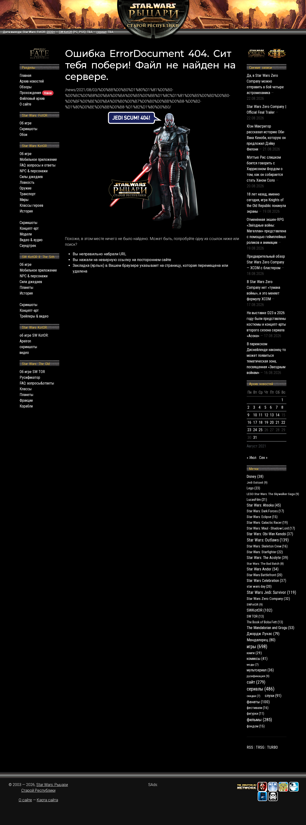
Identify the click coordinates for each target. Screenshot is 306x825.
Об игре (26, 123)
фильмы (259, 719)
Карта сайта (47, 800)
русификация (258, 676)
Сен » (263, 457)
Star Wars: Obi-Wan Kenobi (270, 534)
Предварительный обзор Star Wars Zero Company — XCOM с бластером (266, 262)
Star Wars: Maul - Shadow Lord (271, 528)
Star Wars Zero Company (268, 598)
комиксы (257, 658)
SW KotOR (65, 32)
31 (255, 437)
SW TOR (255, 616)
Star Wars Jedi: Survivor (271, 592)
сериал (101, 32)
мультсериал (260, 670)
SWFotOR (255, 604)
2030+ (51, 32)
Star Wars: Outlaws (268, 540)
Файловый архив (32, 98)
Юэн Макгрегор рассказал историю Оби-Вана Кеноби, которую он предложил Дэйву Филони (266, 137)
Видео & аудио (31, 240)
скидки (253, 696)
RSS (250, 747)
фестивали (257, 708)
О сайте (25, 104)
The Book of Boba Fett (265, 622)
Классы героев (31, 205)
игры (257, 646)
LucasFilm (257, 499)
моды (253, 664)
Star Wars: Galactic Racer (267, 522)
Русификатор (30, 377)
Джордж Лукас (263, 633)
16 (249, 422)
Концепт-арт (29, 228)
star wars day (259, 586)
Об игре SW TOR (32, 371)
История (26, 211)
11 (260, 415)
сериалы (260, 689)
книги (254, 653)
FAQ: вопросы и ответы (37, 165)
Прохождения (36, 92)
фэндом (256, 726)
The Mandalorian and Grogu (270, 627)
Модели (26, 234)
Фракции (26, 400)
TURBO (272, 747)
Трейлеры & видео (34, 316)
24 (255, 430)
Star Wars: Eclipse (262, 517)
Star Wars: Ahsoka (264, 505)
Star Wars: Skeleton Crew (267, 546)
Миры (24, 199)
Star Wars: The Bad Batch (265, 563)
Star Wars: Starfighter (265, 552)
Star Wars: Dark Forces (265, 511)
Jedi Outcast (257, 482)
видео (24, 352)
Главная (25, 75)
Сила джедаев (31, 281)
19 (266, 422)
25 (260, 430)
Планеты (26, 287)
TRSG (260, 747)
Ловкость (27, 182)
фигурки (255, 713)
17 (255, 422)
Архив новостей (32, 81)
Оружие (26, 188)
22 (283, 422)
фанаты (258, 701)
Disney (255, 476)
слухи (273, 695)
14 (277, 415)
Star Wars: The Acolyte (267, 557)
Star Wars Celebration (266, 580)
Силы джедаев (31, 176)
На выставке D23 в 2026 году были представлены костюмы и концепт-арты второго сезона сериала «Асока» (266, 324)
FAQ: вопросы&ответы (37, 383)
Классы (26, 389)
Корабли (26, 406)
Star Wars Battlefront (264, 575)
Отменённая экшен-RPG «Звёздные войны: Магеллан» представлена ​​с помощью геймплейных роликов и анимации (266, 231)
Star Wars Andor (263, 569)
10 (255, 415)
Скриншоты (28, 129)
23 (249, 430)
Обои (23, 134)
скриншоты (28, 347)
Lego (253, 488)
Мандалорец (261, 639)
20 (272, 422)
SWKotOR (259, 610)
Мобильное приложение (38, 159)
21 (277, 422)
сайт (256, 682)
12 (266, 415)
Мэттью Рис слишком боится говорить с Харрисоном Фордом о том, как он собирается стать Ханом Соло (265, 169)
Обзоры (26, 87)
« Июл (251, 457)
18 (260, 422)
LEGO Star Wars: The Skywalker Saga (273, 494)
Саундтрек (28, 245)
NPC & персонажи (34, 171)
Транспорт (28, 194)
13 (272, 415)
